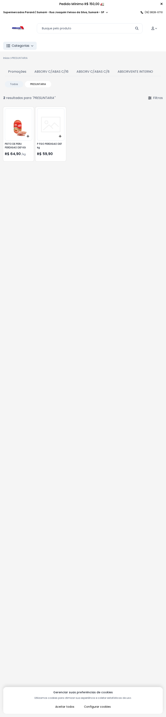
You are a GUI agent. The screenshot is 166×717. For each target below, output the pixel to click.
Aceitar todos (64, 707)
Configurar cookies (97, 707)
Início (6, 58)
